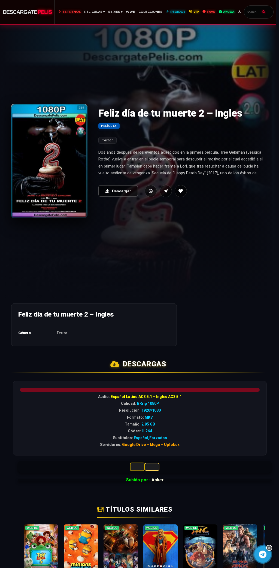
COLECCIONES (150, 12)
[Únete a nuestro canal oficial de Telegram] (262, 554)
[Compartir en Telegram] (166, 191)
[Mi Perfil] (240, 12)
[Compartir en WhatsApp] (151, 191)
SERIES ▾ (115, 12)
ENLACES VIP (137, 467)
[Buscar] (263, 12)
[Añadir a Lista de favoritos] (181, 191)
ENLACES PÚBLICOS (152, 467)
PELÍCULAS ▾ (94, 12)
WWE (130, 12)
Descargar (121, 191)
